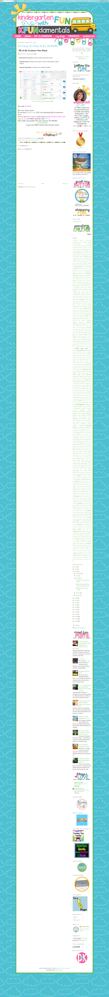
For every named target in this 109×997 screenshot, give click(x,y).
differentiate (78, 332)
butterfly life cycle (77, 285)
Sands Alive (75, 501)
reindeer (86, 494)
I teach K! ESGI (76, 395)
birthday (74, 280)
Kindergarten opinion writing (80, 420)
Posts (76, 917)
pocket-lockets (76, 482)
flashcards (74, 360)
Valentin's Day (83, 541)
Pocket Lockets (88, 481)
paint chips (87, 465)
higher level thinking (81, 385)
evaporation (75, 353)
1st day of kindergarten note (86, 251)
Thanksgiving (76, 531)
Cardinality (75, 292)
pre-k (87, 484)
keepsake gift (81, 402)
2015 (75, 616)
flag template (83, 359)
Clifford (87, 311)
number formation (76, 456)
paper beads (75, 468)
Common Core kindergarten (78, 317)
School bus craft (88, 501)
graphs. (86, 373)
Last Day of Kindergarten (79, 430)
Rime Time (89, 496)
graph (90, 371)
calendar (74, 289)
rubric (84, 500)
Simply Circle (76, 515)
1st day (77, 249)
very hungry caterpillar (84, 547)
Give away (75, 371)
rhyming (84, 496)
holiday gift (75, 386)
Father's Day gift (78, 355)
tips (86, 533)
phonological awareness (86, 475)
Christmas (82, 299)
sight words (88, 514)
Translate (84, 940)
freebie (84, 364)
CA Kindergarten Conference (78, 287)
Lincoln (81, 435)
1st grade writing (83, 254)
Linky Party (85, 435)
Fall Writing (83, 353)
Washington (75, 548)
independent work (78, 397)
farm (87, 353)
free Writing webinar (85, 362)
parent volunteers (83, 470)
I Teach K (89, 393)
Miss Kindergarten (81, 446)
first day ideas (78, 357)
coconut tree (75, 313)
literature (77, 437)
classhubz (85, 303)
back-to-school (88, 270)
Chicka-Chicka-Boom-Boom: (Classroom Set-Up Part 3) (84, 760)
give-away (79, 371)
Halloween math (83, 376)
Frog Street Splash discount (86, 366)
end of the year (82, 343)
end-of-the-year (83, 346)
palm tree (89, 467)
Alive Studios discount (87, 259)
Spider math (89, 519)
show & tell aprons (76, 512)
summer (84, 524)
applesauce (77, 264)
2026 (75, 566)
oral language (83, 463)
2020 (75, 605)
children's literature (76, 299)
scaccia (84, 501)
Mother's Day (88, 448)
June (77, 575)
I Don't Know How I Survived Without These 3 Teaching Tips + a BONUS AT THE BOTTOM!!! (82, 645)
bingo (90, 278)
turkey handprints (76, 541)
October (83, 460)
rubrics (87, 500)
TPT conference (76, 538)
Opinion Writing (76, 463)
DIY (88, 334)
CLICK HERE (42, 123)
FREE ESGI (79, 362)
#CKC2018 (75, 242)
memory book (81, 444)
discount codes (75, 334)
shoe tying (84, 510)
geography (74, 369)
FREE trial (31, 112)
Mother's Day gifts (85, 449)
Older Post (65, 183)
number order (88, 456)
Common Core (87, 315)
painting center (84, 467)
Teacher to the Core (79, 788)
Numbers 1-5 (88, 458)
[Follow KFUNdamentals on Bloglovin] (79, 79)
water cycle (82, 548)
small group (84, 515)
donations (84, 337)
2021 (75, 602)
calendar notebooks (80, 289)
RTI (82, 500)
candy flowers (85, 290)
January (78, 595)
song (82, 519)
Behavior (83, 277)
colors (89, 313)
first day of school (85, 357)
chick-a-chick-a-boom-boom (78, 296)
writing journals (76, 555)
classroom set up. (76, 310)
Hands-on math (75, 380)
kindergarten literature (86, 416)
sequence (77, 510)
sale (90, 500)
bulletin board (82, 284)
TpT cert (89, 536)
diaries (74, 332)
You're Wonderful (85, 559)
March (77, 578)
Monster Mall (75, 448)
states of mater (83, 522)
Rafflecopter (75, 493)
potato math (83, 484)
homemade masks (82, 390)
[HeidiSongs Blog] (81, 825)
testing (79, 529)
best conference (88, 277)
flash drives (89, 359)
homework (89, 392)
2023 (75, 598)
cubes (82, 329)
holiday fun (88, 385)
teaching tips (88, 527)
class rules (81, 303)
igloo (73, 397)
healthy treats (82, 383)
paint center (83, 465)
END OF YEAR (76, 346)
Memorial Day (76, 444)
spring (84, 521)
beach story (77, 271)
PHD (82, 474)
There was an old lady (79, 533)
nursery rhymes (76, 460)
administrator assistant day (78, 258)
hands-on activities (87, 378)
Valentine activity (76, 543)
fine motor (85, 355)
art (89, 264)
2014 (75, 618)
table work (77, 526)
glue (82, 371)
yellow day (79, 559)
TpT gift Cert (82, 538)
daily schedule (79, 330)
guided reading (81, 374)
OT (79, 465)
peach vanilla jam (85, 472)
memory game (86, 444)
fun (75, 367)
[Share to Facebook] (42, 138)
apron (80, 264)
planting (86, 479)
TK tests (79, 536)
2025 (75, 569)
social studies (79, 519)
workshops (89, 552)
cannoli (90, 290)
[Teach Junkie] (82, 871)
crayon (87, 325)
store (90, 522)
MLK (87, 446)
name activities (75, 451)
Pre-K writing (79, 486)
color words (85, 313)
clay (79, 311)
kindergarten (80, 404)
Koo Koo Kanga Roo (86, 427)
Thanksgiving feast (83, 531)
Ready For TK (78, 494)
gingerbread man (87, 369)
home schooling (76, 390)
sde (87, 505)
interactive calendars (82, 399)
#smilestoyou (89, 244)
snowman (89, 517)
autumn (83, 266)
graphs (83, 373)
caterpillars (83, 292)
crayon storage (75, 329)
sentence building (84, 508)
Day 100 (84, 330)
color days (80, 313)
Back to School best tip (81, 270)
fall (80, 353)
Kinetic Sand (79, 427)
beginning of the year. (82, 275)
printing (74, 489)
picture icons (87, 477)
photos (74, 477)
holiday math (85, 386)
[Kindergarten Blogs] (81, 148)
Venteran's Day (75, 547)
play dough (83, 481)
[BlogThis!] (40, 138)
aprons (83, 264)
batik (73, 271)
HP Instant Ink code (83, 393)
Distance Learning (83, 334)
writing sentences (79, 557)
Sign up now (22, 119)
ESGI (23, 140)
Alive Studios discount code (78, 261)
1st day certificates (83, 249)
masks (88, 441)
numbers (79, 458)
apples (74, 264)
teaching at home (81, 527)
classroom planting (78, 308)
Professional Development (81, 489)
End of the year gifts (78, 344)
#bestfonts (81, 240)
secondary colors (88, 507)
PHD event (85, 474)
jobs (76, 400)
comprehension (81, 322)
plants (76, 481)
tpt (87, 536)
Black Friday (79, 280)
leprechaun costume (83, 432)
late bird (74, 432)
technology (75, 529)
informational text (86, 397)
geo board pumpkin (87, 367)
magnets (74, 439)
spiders (74, 521)
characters (89, 294)
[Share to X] (41, 138)
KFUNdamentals (85, 926)
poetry (88, 482)
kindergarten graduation (86, 411)
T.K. (74, 526)
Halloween (88, 374)
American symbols (87, 263)
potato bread (78, 484)
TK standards (75, 536)
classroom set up (87, 308)
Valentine (89, 541)
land (85, 429)
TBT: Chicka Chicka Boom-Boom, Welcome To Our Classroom (84, 732)
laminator (82, 429)
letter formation (85, 434)
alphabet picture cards (87, 261)
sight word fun (81, 514)
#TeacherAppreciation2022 (77, 245)
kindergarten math (77, 418)
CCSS (86, 292)
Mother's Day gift (77, 449)
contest (80, 323)
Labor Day (78, 429)
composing (83, 320)
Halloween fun (76, 376)
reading (74, 494)
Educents (89, 341)
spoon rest (81, 521)
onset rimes (80, 462)
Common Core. (88, 318)
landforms (88, 429)
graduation (85, 371)
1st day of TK (85, 252)
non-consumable (75, 455)
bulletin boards (88, 284)
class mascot (75, 303)
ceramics (79, 294)
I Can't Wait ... (82, 659)
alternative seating (76, 263)
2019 (75, 607)
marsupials (77, 441)
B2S (86, 266)
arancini (86, 264)
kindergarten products (80, 422)
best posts (87, 278)
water (78, 548)
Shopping (89, 510)
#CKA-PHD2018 (88, 240)
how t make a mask (76, 393)
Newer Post (20, 183)
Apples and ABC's (78, 782)
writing (75, 554)
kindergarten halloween (86, 415)
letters (78, 435)
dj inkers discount (81, 336)
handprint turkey (79, 378)
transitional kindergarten (80, 540)
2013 (75, 621)
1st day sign (78, 254)
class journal (88, 301)
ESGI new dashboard (87, 352)
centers (76, 294)
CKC (85, 301)
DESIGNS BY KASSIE (63, 968)
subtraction (80, 524)
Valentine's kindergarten (79, 545)
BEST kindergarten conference (78, 278)
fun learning (82, 367)
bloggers (80, 282)
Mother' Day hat (82, 448)
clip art (90, 311)
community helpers (76, 320)
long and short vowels (83, 437)
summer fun (89, 524)
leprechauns (77, 434)
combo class (81, 315)
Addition (85, 256)
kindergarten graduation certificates (79, 413)
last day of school (88, 430)
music (90, 449)
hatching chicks (80, 381)
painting (78, 467)
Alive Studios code (79, 259)
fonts (78, 360)
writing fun (89, 554)
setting (80, 510)
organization (76, 465)
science (80, 503)
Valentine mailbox (82, 543)
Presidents (89, 488)
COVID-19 (83, 325)
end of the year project (87, 344)
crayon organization (86, 327)
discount (89, 332)
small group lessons (81, 517)
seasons (83, 507)
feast (82, 355)
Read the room (88, 493)
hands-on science (82, 380)
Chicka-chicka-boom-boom (80, 297)
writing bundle (79, 554)
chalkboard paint (84, 294)
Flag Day (77, 359)
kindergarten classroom (82, 406)
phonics (79, 475)
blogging (83, 282)
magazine (89, 437)
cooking (84, 323)
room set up (79, 500)
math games (89, 442)
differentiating (84, 332)
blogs (87, 282)
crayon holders (79, 327)
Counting (78, 325)
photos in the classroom (79, 477)
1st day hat (89, 249)
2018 (75, 609)
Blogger (59, 970)
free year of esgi (80, 364)
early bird (81, 341)
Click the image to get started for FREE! (43, 101)
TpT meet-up (87, 538)
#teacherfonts (80, 247)
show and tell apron (83, 512)
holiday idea (79, 386)
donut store (89, 337)
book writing (77, 284)
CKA (82, 301)
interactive (77, 399)
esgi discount (34, 140)
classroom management (81, 304)
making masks (82, 439)
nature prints (79, 453)
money (89, 446)
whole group (75, 552)
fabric (78, 353)
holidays (83, 388)
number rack (75, 458)
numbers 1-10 (83, 458)
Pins (75, 479)
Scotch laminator (83, 505)
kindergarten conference (80, 408)
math (81, 442)
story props (75, 524)
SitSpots (80, 515)
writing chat (85, 554)
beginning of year (78, 277)
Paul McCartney (79, 472)
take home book (83, 526)
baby (88, 266)
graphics (74, 373)
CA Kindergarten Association (86, 285)
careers (78, 292)
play (79, 481)
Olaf (87, 460)
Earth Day (85, 341)
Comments (77, 920)
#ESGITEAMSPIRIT (76, 244)
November (89, 455)
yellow (76, 559)
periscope (79, 474)
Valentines (85, 545)
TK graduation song (87, 534)
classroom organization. (82, 306)
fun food (78, 367)
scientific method (85, 503)
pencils (75, 474)
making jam (78, 439)
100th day (86, 247)
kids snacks (86, 402)
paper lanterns (83, 468)
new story (83, 453)
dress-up (74, 339)
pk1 (83, 479)
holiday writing (78, 388)
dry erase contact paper (81, 339)
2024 (75, 571)
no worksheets (88, 453)
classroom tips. (75, 311)
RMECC (74, 498)
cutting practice (86, 329)
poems (84, 482)
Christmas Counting (76, 301)
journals (80, 400)
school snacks (75, 503)
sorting (85, 519)
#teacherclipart (75, 247)
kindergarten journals (77, 416)
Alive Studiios (86, 258)
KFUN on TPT (77, 221)
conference (88, 322)
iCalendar (89, 395)
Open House (88, 462)
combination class (76, 315)
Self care (74, 508)
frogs (74, 367)
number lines (82, 456)
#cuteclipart (85, 242)
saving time (80, 501)
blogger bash (75, 282)
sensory (78, 508)
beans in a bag (82, 271)
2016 (75, 614)
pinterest (78, 479)
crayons (79, 329)
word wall (84, 552)
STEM (88, 522)
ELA (73, 343)
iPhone (88, 399)
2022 (75, 600)
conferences (75, 323)
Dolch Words (79, 337)
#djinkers (89, 242)
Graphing (79, 373)
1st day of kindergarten (77, 251)
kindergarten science (86, 423)
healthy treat (77, 383)
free (80, 360)
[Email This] (38, 138)
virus (90, 547)
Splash (77, 521)
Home (42, 183)
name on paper (83, 451)
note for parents (82, 455)
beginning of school (82, 273)
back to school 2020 (81, 268)
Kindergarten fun (76, 411)
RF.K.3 (81, 496)
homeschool (89, 390)
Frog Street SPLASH (77, 366)
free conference (86, 360)
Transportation (88, 540)
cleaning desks (82, 311)
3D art (88, 254)
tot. (85, 536)
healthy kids (86, 381)
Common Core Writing (80, 318)
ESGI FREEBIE (78, 352)
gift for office (79, 369)
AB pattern (81, 256)
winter (80, 552)
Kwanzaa (74, 429)
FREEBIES (88, 364)
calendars (85, 289)
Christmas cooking (88, 299)
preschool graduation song (82, 488)
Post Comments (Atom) (29, 186)
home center (88, 388)
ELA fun (76, 343)
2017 (75, 612)
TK (88, 533)
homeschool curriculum (77, 392)
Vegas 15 (89, 545)
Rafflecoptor (79, 493)
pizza (81, 479)
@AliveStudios (75, 240)
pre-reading (85, 486)
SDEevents (80, 507)
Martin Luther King (82, 441)
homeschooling (84, 392)
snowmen (74, 519)
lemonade (78, 432)
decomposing (89, 330)
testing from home (86, 529)
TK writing (83, 536)
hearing (86, 383)
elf (78, 343)
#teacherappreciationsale (87, 245)
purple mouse (88, 491)
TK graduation (81, 534)
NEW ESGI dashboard (26, 54)
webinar (87, 548)
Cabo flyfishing (88, 287)
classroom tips (88, 310)
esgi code (27, 140)
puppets (83, 491)
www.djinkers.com (85, 557)
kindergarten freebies (85, 409)
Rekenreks (77, 496)
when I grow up (88, 550)
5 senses (77, 256)
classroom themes (82, 310)
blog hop (84, 280)
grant (88, 371)
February (78, 593)
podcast (81, 482)
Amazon (81, 263)
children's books (88, 297)
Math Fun (84, 442)
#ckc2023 (79, 242)
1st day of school (77, 252)
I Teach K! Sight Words (83, 395)
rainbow (83, 493)
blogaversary (89, 280)
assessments (79, 266)
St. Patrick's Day (78, 522)
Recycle (83, 494)
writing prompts (84, 555)
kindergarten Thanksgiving (78, 425)
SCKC (77, 505)
